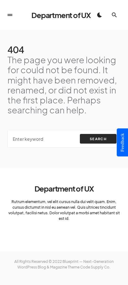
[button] (10, 15)
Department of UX (61, 15)
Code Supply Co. (95, 267)
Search (98, 139)
